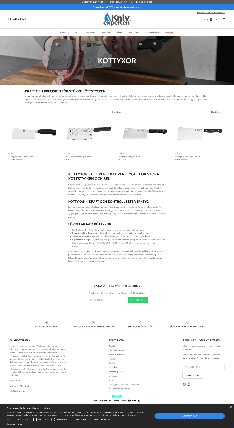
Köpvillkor (113, 367)
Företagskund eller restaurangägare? (211, 13)
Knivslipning (105, 32)
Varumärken (134, 32)
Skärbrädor (90, 32)
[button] (78, 424)
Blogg (111, 380)
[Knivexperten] (117, 19)
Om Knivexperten (116, 350)
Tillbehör (120, 32)
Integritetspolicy (115, 371)
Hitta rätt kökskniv (152, 32)
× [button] (231, 407)
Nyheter (112, 358)
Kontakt (112, 346)
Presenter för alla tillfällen (119, 388)
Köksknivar (64, 32)
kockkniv (91, 191)
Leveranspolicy (115, 375)
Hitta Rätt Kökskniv (117, 354)
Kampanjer (169, 32)
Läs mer (137, 415)
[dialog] (117, 416)
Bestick (77, 32)
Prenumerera (138, 300)
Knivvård (112, 363)
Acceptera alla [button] (189, 416)
